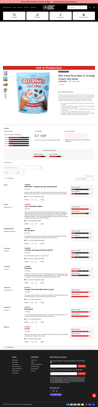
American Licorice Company (26, 404)
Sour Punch (15, 364)
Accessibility (34, 368)
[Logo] (49, 7)
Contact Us (34, 360)
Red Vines (15, 362)
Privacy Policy (35, 366)
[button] (94, 7)
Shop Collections (17, 368)
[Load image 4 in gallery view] (5, 90)
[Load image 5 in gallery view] (5, 95)
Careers (33, 370)
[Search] (68, 7)
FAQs (32, 362)
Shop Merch (15, 370)
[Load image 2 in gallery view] (5, 78)
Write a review (76, 81)
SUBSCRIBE (81, 366)
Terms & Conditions (36, 364)
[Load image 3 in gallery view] (5, 84)
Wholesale (15, 373)
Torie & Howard (16, 366)
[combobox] (77, 7)
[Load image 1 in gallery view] (5, 73)
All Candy (15, 360)
